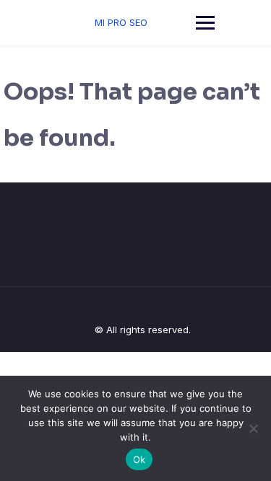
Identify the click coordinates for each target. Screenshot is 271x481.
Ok (139, 459)
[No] (253, 428)
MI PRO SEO (121, 22)
